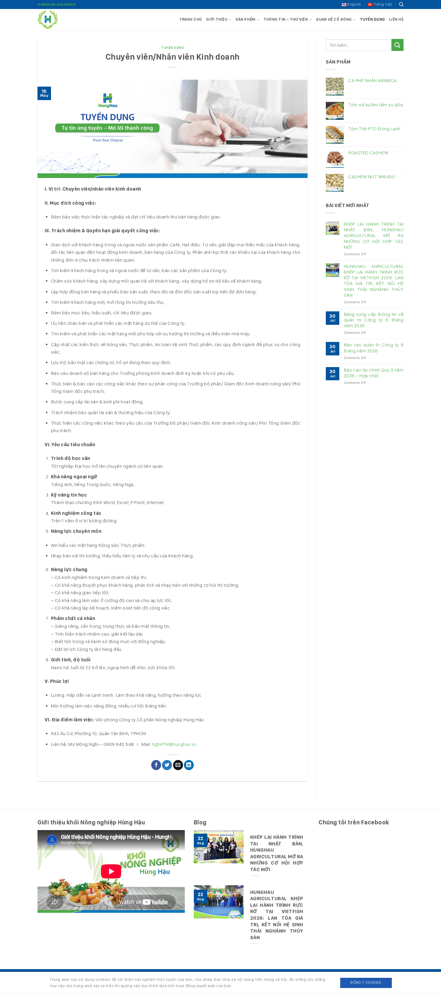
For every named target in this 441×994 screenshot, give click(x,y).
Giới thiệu (216, 19)
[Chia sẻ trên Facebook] (156, 765)
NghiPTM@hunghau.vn (174, 744)
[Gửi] (398, 45)
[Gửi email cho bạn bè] (178, 765)
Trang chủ (190, 19)
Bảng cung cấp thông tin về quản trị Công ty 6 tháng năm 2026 (374, 319)
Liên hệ (396, 19)
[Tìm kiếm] (401, 4)
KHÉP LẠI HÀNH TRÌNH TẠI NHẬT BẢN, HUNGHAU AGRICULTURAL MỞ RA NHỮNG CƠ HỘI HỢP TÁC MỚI (374, 235)
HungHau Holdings (57, 4)
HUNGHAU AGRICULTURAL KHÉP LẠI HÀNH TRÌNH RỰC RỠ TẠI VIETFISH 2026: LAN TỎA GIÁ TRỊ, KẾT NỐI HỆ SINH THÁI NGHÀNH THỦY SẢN (374, 280)
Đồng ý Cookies (365, 982)
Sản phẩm (245, 19)
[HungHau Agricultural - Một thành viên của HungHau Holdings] (68, 19)
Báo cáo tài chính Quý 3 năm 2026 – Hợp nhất (374, 372)
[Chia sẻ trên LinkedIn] (189, 765)
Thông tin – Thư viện (286, 19)
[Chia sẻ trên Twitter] (167, 765)
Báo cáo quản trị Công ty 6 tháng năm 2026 (374, 347)
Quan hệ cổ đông (334, 19)
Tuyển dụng (372, 19)
